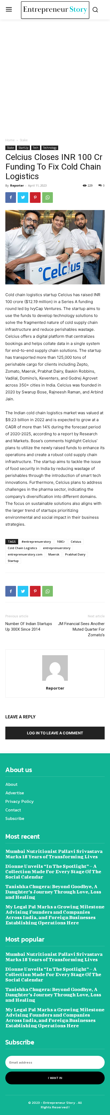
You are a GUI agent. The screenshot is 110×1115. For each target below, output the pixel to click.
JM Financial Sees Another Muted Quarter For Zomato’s (81, 629)
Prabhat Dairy (75, 554)
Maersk (53, 554)
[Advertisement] (55, 80)
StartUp (23, 148)
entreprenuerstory (56, 548)
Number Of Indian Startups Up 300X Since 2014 (28, 626)
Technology (50, 148)
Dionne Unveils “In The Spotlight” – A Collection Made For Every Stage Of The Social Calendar (53, 871)
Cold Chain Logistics (22, 548)
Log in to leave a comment (55, 733)
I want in (55, 1078)
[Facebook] (10, 197)
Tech (35, 148)
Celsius (76, 542)
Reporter (17, 185)
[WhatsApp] (47, 197)
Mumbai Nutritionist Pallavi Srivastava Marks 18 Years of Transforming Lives (54, 853)
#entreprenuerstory (36, 542)
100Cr (61, 542)
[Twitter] (23, 197)
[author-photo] (55, 680)
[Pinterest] (35, 197)
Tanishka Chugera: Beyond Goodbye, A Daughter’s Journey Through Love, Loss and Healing (53, 892)
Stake (24, 140)
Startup (13, 561)
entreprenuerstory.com (25, 554)
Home (10, 140)
